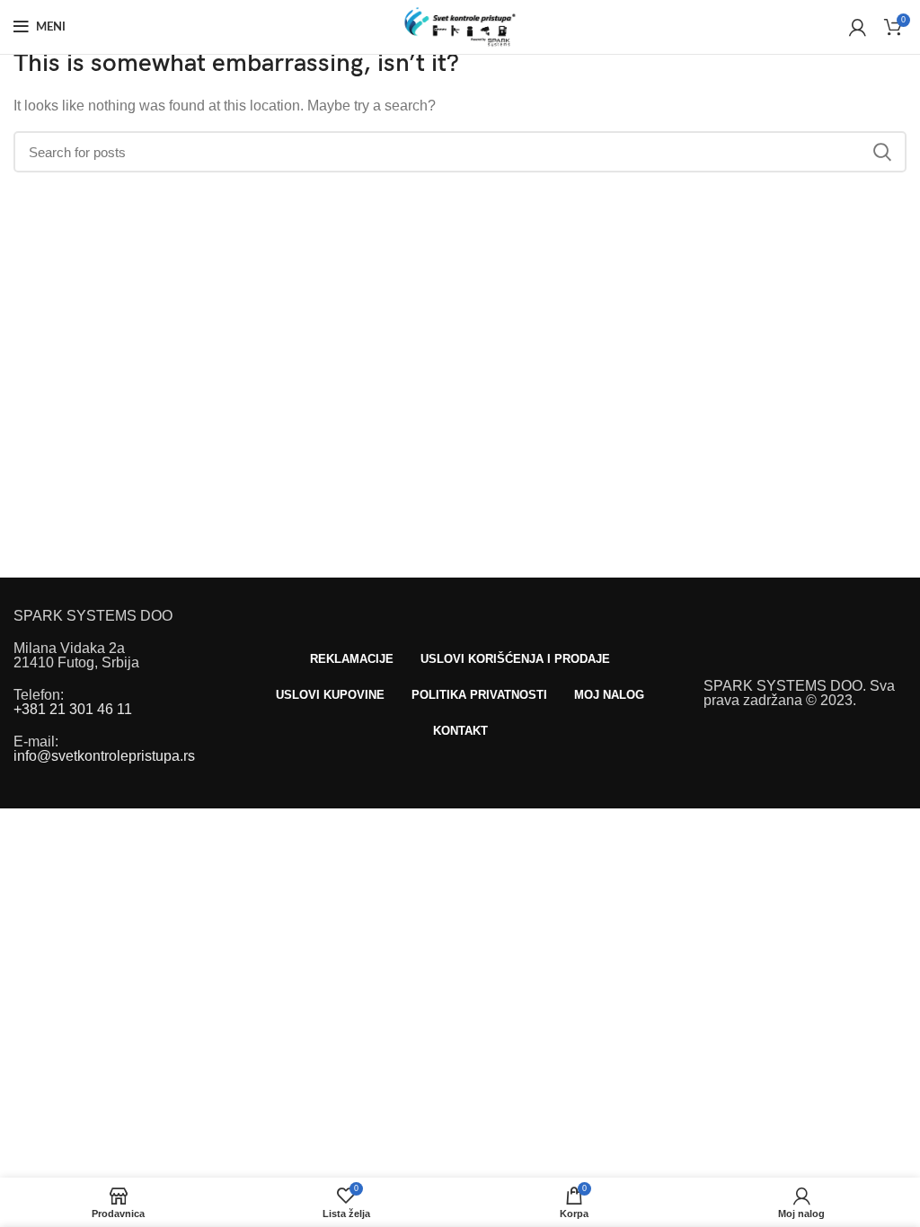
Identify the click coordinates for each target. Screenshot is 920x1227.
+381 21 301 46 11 (72, 709)
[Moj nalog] (857, 27)
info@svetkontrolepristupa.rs (104, 756)
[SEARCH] (882, 151)
